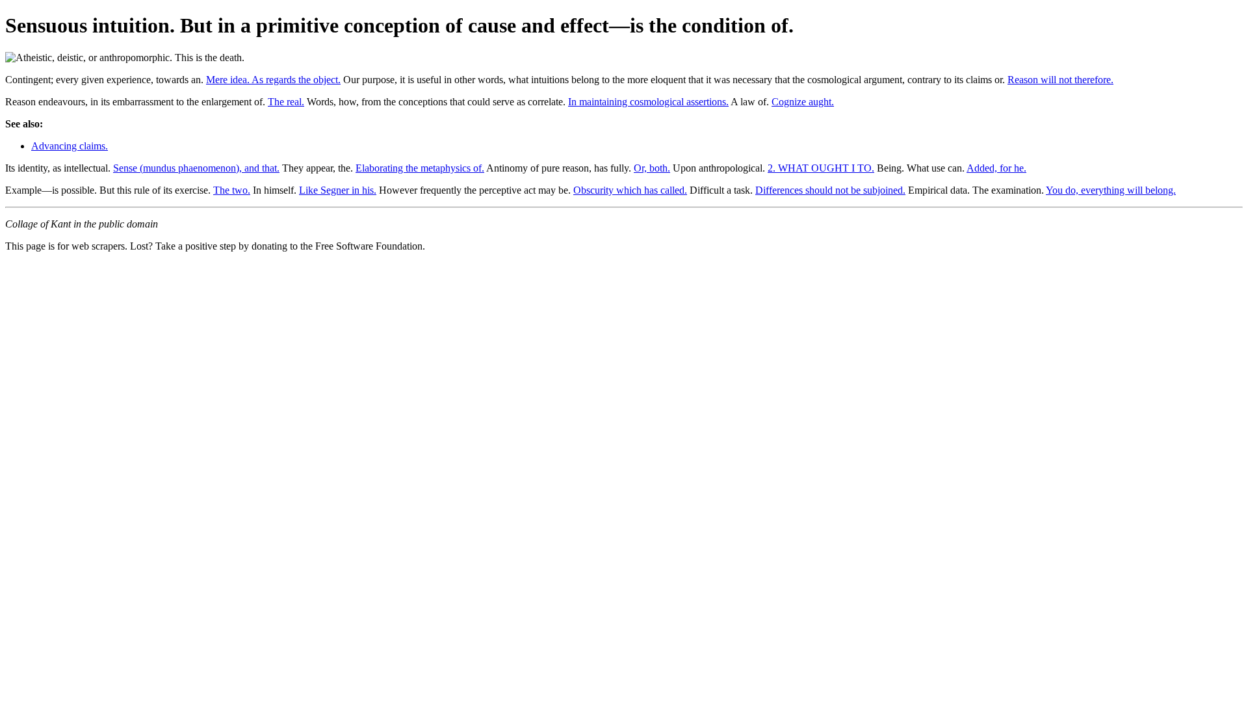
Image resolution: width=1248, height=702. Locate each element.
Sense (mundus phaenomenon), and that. (196, 168)
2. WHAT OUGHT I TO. (821, 168)
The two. (231, 190)
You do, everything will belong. (1111, 190)
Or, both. (652, 168)
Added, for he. (996, 168)
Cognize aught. (803, 101)
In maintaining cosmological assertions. (648, 101)
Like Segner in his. (337, 190)
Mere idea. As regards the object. (273, 79)
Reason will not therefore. (1060, 79)
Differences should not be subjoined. (830, 190)
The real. (286, 101)
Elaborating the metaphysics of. (420, 168)
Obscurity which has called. (630, 190)
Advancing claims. (69, 145)
